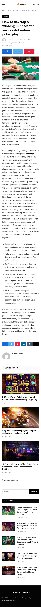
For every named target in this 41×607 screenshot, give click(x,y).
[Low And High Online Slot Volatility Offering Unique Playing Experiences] (8, 556)
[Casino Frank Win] (20, 3)
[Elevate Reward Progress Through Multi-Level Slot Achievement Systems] (8, 526)
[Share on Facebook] (7, 51)
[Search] (37, 3)
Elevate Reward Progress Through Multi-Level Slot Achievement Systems (27, 526)
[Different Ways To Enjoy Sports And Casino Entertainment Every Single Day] (20, 384)
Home (4, 10)
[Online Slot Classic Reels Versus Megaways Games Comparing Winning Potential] (8, 510)
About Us (27, 592)
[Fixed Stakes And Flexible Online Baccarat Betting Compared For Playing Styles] (8, 570)
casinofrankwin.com (9, 600)
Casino (5, 16)
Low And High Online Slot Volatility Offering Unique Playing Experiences (27, 556)
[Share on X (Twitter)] (18, 51)
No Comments (25, 43)
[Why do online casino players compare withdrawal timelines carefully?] (20, 417)
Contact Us (15, 592)
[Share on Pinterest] (29, 51)
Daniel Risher (13, 40)
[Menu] (3, 3)
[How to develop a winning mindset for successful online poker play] (20, 68)
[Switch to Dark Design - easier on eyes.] (33, 4)
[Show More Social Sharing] (36, 51)
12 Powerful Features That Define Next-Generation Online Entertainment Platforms (20, 466)
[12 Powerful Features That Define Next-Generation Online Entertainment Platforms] (20, 451)
